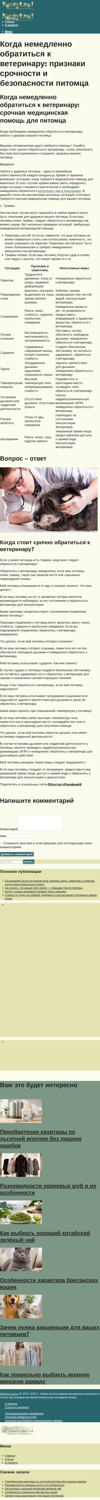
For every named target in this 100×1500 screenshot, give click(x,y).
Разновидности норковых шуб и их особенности (34, 1485)
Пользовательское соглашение (24, 1413)
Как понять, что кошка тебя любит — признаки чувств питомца (44, 888)
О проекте (11, 25)
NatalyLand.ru (9, 1393)
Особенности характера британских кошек (31, 1492)
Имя (3, 836)
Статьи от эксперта (17, 1407)
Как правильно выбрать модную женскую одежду (45, 1378)
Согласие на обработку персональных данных (33, 1420)
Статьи (9, 1459)
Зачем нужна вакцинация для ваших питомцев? (34, 1495)
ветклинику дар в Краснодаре (59, 191)
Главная (10, 1455)
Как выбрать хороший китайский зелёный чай (33, 1488)
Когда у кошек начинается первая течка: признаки (35, 891)
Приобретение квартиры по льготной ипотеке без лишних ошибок (41, 1138)
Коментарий (9, 829)
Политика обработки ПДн (20, 1417)
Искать (28, 861)
